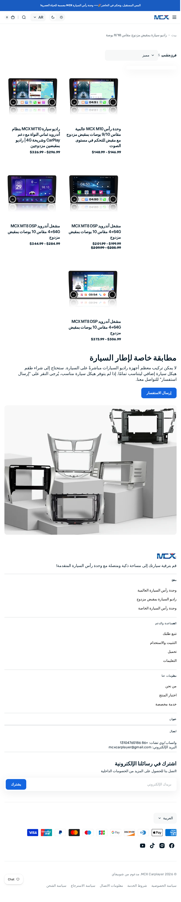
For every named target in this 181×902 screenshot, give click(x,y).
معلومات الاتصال (108, 880)
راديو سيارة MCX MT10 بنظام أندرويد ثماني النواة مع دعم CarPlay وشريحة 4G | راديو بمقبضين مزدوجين (36, 137)
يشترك (16, 778)
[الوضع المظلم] (57, 17)
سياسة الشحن (53, 880)
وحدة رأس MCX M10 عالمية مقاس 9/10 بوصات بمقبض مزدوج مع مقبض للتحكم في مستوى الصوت (93, 137)
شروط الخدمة (134, 880)
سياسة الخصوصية (160, 880)
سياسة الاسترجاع (80, 880)
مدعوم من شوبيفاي (122, 868)
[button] (171, 17)
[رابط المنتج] (93, 110)
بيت (174, 35)
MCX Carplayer (149, 868)
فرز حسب (169, 55)
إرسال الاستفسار (159, 393)
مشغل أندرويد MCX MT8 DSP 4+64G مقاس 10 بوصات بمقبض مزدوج (95, 231)
